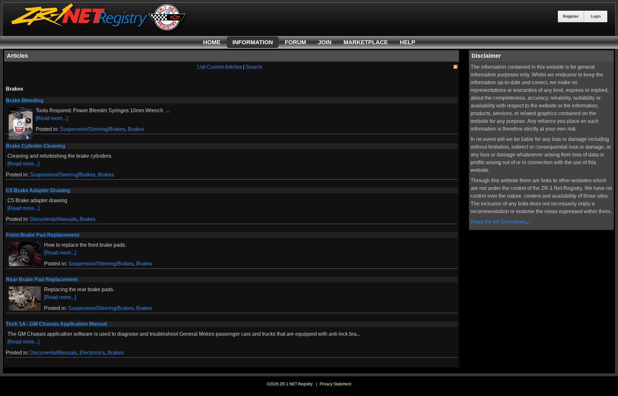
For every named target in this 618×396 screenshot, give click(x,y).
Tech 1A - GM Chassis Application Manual (56, 324)
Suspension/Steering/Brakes (92, 129)
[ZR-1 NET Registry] (99, 30)
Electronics (92, 352)
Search (254, 67)
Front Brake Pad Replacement (42, 235)
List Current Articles (219, 67)
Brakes (136, 129)
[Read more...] (52, 118)
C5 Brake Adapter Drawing (38, 190)
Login (596, 16)
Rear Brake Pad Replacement (42, 279)
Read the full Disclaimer (498, 221)
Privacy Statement (335, 384)
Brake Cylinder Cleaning (35, 146)
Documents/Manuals (53, 219)
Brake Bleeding (24, 100)
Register (571, 16)
